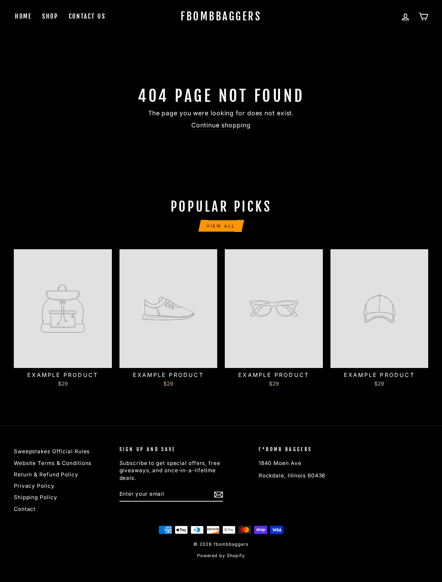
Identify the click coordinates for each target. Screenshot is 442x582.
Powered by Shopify (221, 555)
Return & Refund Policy (46, 474)
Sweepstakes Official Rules (52, 451)
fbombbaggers (221, 16)
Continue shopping (220, 125)
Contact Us (87, 16)
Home (23, 16)
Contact (25, 509)
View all (221, 226)
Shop (50, 16)
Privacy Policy (34, 486)
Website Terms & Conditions (53, 463)
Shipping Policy (35, 497)
